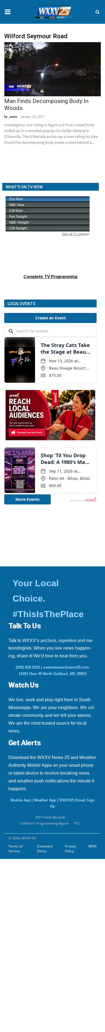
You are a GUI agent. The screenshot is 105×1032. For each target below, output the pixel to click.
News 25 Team (26, 911)
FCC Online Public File (33, 884)
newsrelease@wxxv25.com (66, 667)
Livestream (16, 952)
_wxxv (12, 116)
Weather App (45, 800)
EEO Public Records (50, 817)
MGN (92, 846)
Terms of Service (15, 848)
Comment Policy (45, 848)
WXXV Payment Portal (34, 925)
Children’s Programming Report (44, 823)
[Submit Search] (97, 12)
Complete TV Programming (50, 276)
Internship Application (39, 870)
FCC (77, 823)
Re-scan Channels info (39, 897)
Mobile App (21, 800)
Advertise (15, 938)
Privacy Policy (70, 848)
